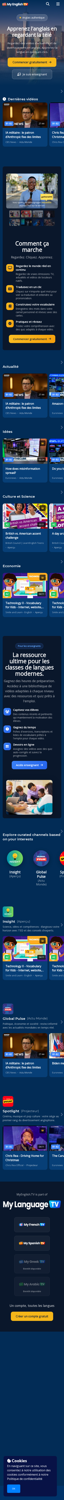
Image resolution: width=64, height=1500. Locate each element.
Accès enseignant (27, 765)
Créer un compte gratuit (32, 1316)
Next (61, 97)
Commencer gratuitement (30, 339)
